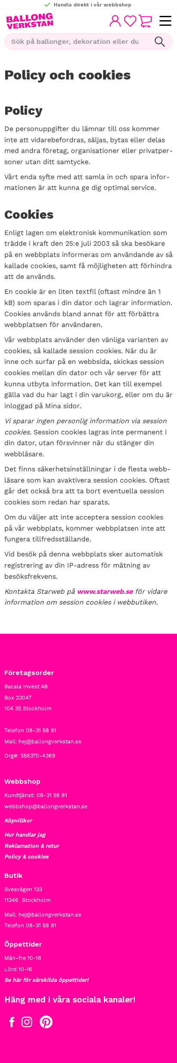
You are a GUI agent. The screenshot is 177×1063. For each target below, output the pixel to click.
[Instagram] (26, 1023)
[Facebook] (11, 1023)
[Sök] (160, 41)
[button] (165, 21)
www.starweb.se (105, 591)
